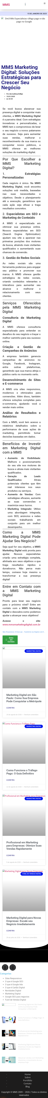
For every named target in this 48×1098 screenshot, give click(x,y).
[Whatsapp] (12, 967)
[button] (44, 3)
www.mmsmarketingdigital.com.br (21, 624)
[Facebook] (5, 967)
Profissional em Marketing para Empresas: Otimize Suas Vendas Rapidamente (24, 845)
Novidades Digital (13, 990)
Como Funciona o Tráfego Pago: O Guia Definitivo (21, 772)
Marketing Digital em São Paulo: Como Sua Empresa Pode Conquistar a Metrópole (23, 698)
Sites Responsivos (13, 978)
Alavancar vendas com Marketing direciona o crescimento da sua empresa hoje (30, 1060)
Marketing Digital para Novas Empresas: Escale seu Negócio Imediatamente (23, 921)
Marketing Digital (13, 993)
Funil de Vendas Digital (15, 1000)
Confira (10, 708)
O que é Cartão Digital (15, 987)
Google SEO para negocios (17, 997)
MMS (6, 4)
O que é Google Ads (14, 984)
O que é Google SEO (14, 981)
